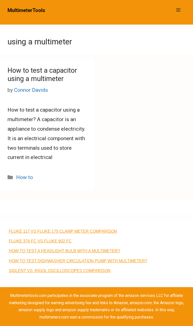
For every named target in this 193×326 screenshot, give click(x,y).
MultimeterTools (26, 10)
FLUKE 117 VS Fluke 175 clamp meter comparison (63, 231)
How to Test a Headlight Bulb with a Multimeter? (64, 251)
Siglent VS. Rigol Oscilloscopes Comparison (60, 271)
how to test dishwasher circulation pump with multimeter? (78, 261)
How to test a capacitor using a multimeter (42, 74)
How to (24, 177)
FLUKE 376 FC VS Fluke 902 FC (40, 241)
